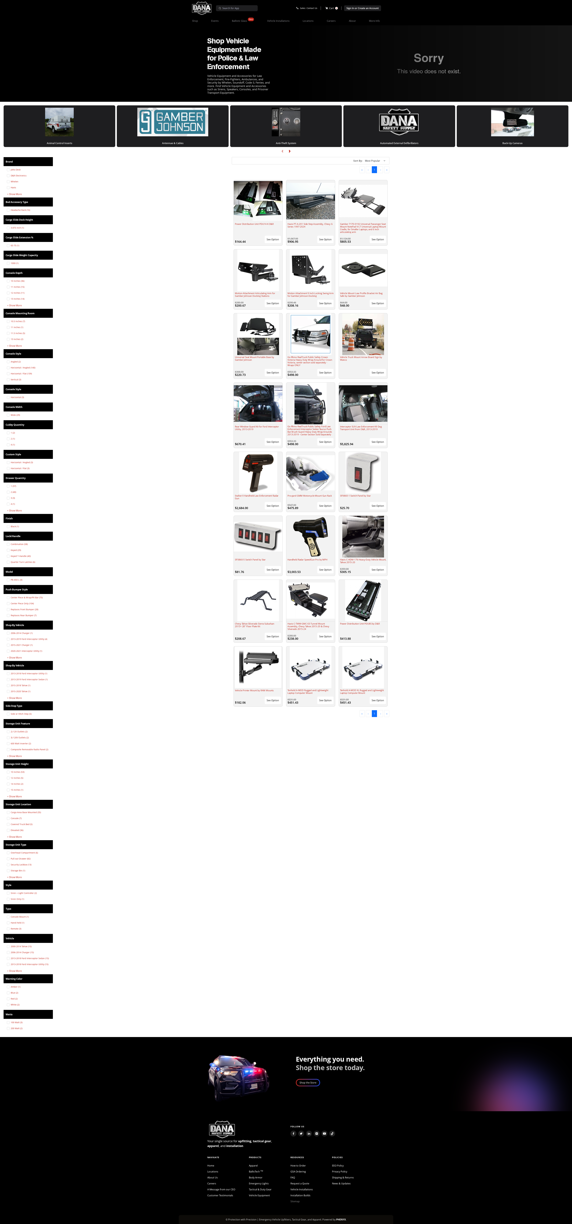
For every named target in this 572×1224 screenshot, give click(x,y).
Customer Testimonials (220, 1195)
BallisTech (256, 1171)
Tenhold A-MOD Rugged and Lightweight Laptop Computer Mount (307, 691)
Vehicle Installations (301, 1189)
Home (210, 1165)
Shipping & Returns (343, 1177)
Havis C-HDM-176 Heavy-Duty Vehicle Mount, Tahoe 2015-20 (363, 561)
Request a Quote (299, 1183)
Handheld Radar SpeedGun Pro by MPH (307, 559)
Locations (212, 1171)
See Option (273, 239)
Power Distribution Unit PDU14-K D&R (254, 223)
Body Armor (255, 1177)
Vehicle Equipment (259, 1195)
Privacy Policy (339, 1171)
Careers (211, 1183)
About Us (212, 1177)
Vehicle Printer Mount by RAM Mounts (254, 690)
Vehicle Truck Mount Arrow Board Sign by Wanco (361, 358)
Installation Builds (300, 1195)
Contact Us (312, 8)
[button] (331, 8)
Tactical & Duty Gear (260, 1189)
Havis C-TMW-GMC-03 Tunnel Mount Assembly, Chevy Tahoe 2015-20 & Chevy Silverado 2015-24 (308, 626)
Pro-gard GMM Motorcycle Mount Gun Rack (309, 495)
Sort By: (358, 160)
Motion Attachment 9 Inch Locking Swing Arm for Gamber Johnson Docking (310, 294)
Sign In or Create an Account (362, 8)
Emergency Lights (259, 1183)
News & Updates (341, 1183)
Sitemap (295, 1201)
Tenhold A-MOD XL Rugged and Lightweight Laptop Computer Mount (362, 691)
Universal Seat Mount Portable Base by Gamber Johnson (254, 358)
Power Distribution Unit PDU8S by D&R (360, 623)
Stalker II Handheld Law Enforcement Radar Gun (256, 497)
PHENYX (341, 1219)
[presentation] (282, 151)
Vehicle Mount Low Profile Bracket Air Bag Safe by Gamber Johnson (361, 294)
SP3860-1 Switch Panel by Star (355, 495)
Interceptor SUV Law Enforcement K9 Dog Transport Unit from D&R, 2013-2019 (361, 428)
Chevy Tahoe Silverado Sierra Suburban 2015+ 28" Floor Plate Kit (254, 625)
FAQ (292, 1177)
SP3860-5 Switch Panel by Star (250, 559)
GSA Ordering (298, 1171)
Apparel (253, 1165)
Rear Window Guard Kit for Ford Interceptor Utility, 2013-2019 (257, 428)
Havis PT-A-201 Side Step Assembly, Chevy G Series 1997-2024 (310, 225)
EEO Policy (338, 1165)
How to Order (298, 1165)
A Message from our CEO (221, 1189)
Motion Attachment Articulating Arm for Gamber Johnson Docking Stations (255, 294)
